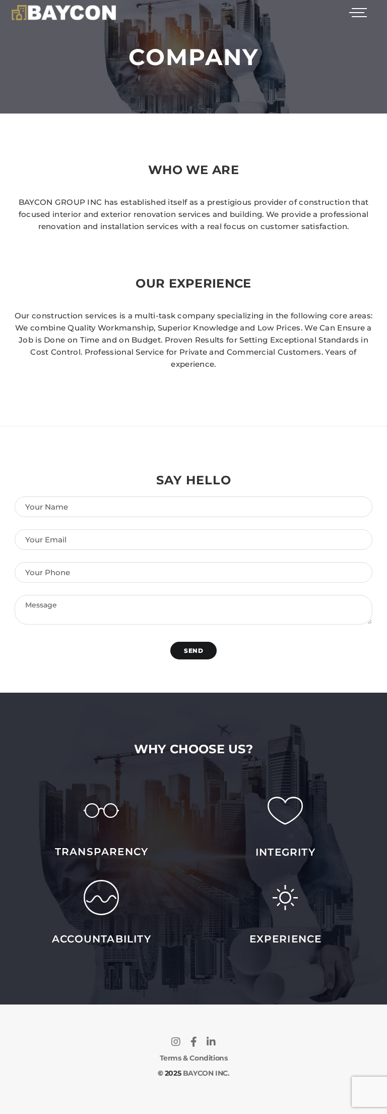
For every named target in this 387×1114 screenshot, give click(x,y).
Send (193, 650)
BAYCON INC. (206, 1073)
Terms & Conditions (194, 1058)
